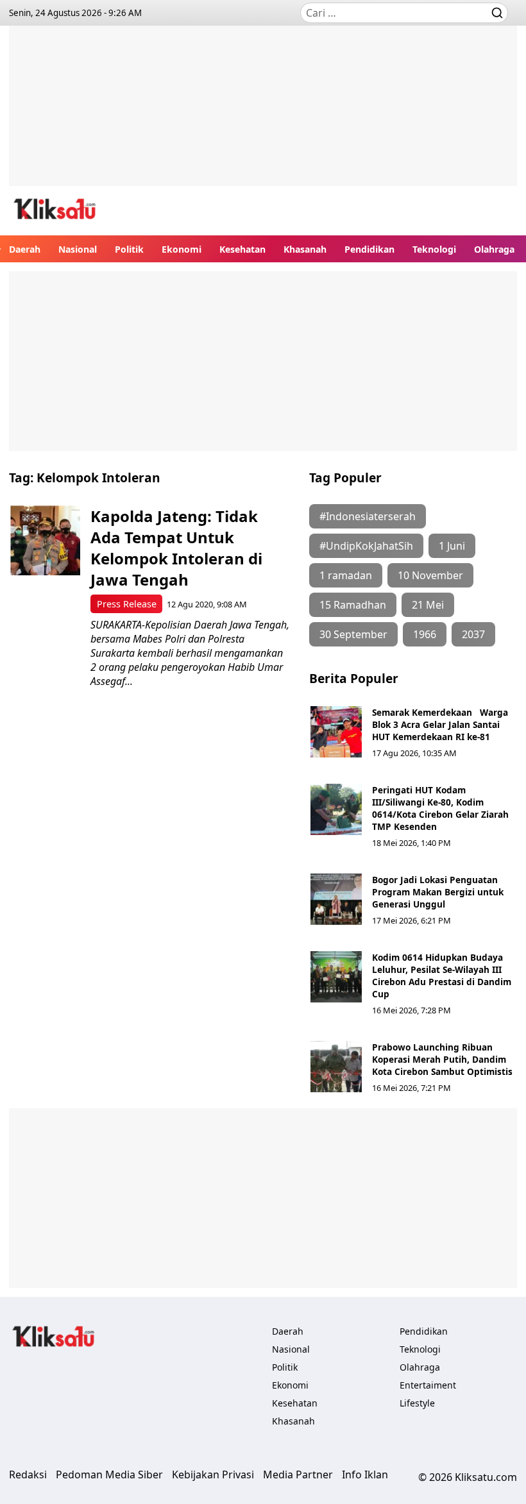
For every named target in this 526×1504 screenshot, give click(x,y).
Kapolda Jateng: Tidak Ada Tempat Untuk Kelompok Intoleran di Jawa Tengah (176, 547)
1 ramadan (345, 575)
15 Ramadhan (352, 605)
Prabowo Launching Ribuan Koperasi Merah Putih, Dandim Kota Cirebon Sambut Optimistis (442, 1059)
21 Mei (428, 605)
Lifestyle (417, 1403)
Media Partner (298, 1474)
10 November (430, 575)
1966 (424, 634)
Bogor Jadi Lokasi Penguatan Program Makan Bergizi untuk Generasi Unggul (438, 892)
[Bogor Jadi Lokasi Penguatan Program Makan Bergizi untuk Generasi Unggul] (336, 899)
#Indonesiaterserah (367, 516)
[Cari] (497, 13)
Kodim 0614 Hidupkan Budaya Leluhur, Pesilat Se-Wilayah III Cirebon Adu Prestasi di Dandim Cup (441, 975)
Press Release (127, 604)
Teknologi (434, 249)
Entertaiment (428, 1385)
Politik (129, 249)
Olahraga (494, 249)
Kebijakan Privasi (213, 1474)
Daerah (24, 249)
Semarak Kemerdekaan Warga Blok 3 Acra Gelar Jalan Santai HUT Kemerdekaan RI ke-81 (440, 724)
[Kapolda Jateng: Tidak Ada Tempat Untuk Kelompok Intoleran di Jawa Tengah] (45, 540)
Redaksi (28, 1474)
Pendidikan (369, 249)
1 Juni (452, 546)
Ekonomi (181, 249)
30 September (353, 634)
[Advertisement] (263, 115)
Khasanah (305, 249)
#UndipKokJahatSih (366, 546)
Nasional (77, 249)
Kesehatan (242, 249)
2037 (473, 634)
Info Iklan (365, 1474)
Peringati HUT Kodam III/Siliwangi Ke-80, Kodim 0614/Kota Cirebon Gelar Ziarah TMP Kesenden (440, 808)
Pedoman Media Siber (109, 1474)
